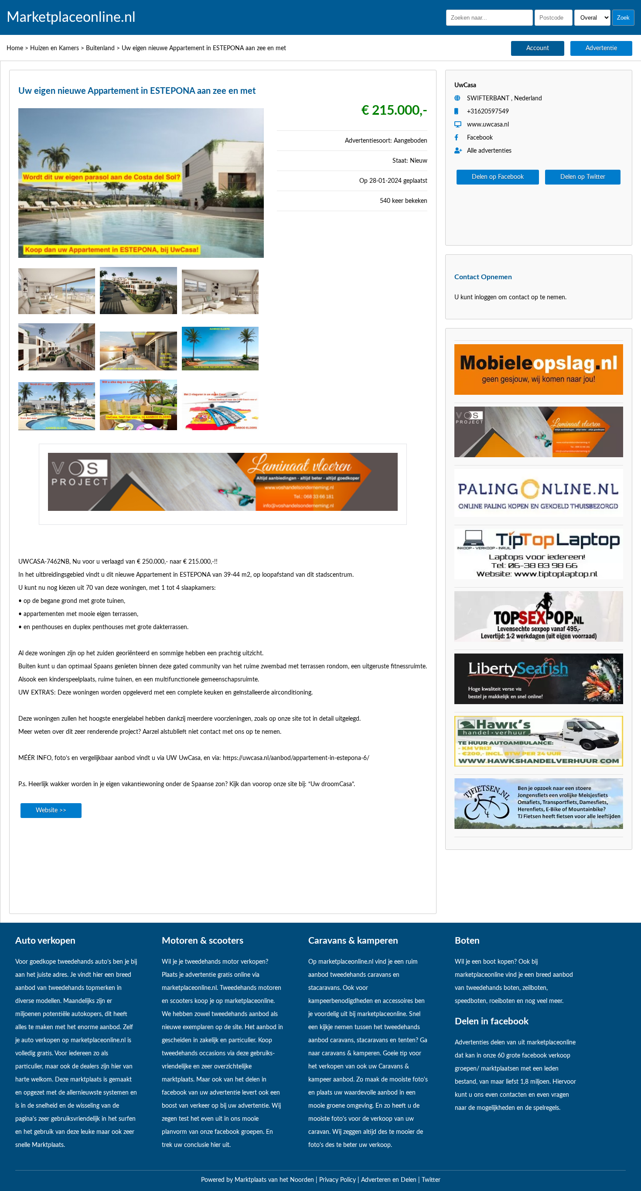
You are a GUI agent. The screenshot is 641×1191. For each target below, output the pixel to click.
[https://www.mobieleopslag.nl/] (538, 393)
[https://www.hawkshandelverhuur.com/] (538, 765)
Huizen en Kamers (54, 48)
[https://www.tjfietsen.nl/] (538, 827)
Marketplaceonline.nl (71, 17)
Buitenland (100, 48)
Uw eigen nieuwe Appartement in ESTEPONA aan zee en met (204, 48)
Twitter (431, 1180)
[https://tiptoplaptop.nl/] (538, 578)
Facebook (480, 138)
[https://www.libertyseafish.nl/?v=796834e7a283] (538, 702)
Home (15, 48)
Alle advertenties (488, 151)
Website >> (51, 811)
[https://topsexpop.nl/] (538, 640)
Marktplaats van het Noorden (275, 1180)
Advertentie (601, 48)
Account (537, 48)
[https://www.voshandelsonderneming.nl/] (223, 509)
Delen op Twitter (582, 177)
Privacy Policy (338, 1180)
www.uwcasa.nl (488, 125)
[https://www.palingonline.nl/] (538, 515)
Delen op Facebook (498, 177)
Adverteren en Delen (388, 1180)
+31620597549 (488, 112)
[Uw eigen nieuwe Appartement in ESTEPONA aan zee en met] (141, 260)
